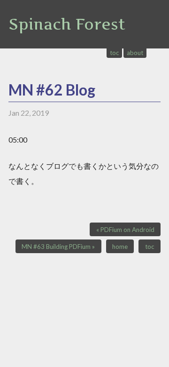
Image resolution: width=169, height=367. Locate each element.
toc (114, 52)
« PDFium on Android (125, 229)
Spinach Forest (66, 24)
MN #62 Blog (51, 89)
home (120, 246)
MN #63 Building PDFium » (58, 246)
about (135, 52)
